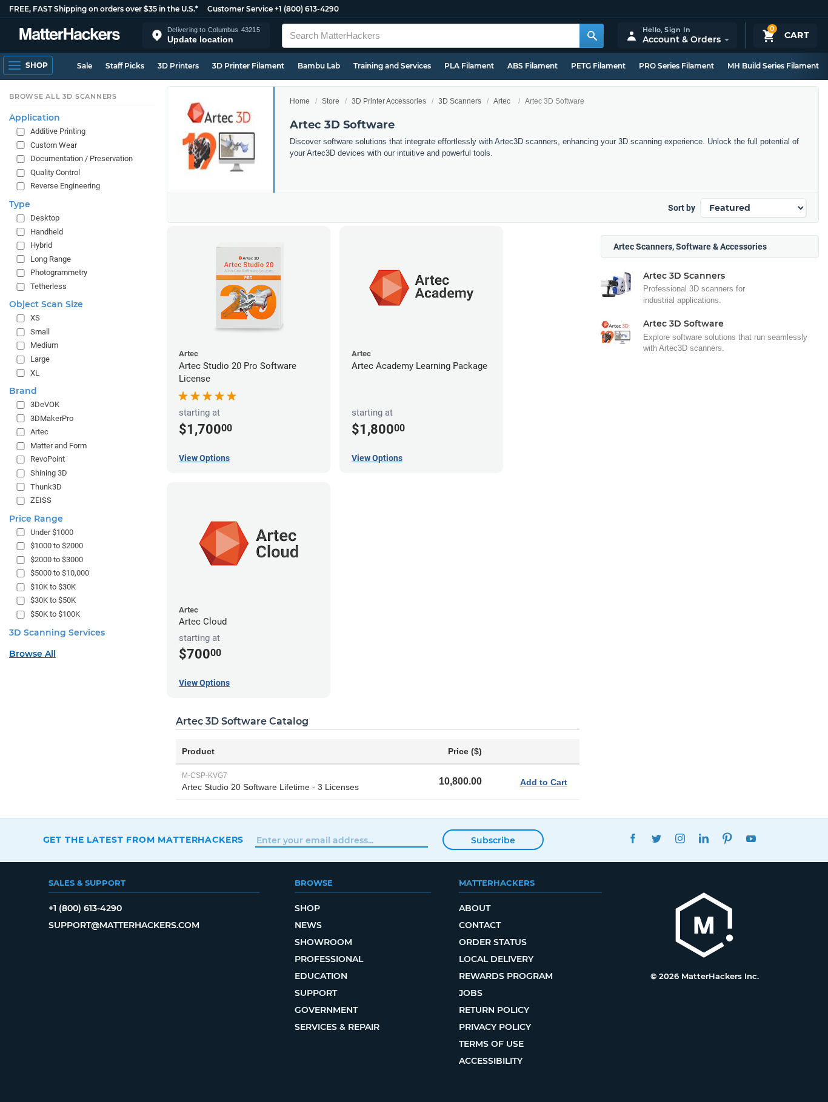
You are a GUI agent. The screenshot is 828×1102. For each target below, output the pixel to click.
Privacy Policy (495, 1026)
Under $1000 (51, 531)
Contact (480, 925)
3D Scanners (459, 101)
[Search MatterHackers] (591, 36)
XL (34, 372)
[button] (206, 35)
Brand (23, 390)
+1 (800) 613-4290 (307, 8)
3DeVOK (44, 404)
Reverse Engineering (65, 185)
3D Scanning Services (57, 631)
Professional (329, 959)
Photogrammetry (58, 272)
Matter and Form (58, 445)
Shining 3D (48, 472)
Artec (501, 101)
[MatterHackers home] (69, 35)
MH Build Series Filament (773, 65)
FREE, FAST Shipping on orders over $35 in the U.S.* (103, 8)
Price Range (36, 518)
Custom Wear (53, 144)
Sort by (681, 208)
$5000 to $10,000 (59, 572)
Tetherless (48, 285)
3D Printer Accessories (389, 101)
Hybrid (41, 245)
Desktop (44, 217)
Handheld (46, 231)
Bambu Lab (319, 65)
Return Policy (494, 1009)
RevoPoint (47, 458)
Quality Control (55, 171)
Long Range (50, 258)
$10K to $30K (53, 586)
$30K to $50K (53, 600)
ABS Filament (532, 65)
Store (330, 101)
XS (35, 317)
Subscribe (493, 840)
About (474, 908)
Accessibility (491, 1060)
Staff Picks (124, 65)
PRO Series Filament (676, 65)
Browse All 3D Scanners (63, 96)
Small (40, 331)
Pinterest (727, 838)
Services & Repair (337, 1026)
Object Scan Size (46, 304)
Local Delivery (496, 959)
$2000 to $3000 (56, 558)
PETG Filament (598, 65)
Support (316, 992)
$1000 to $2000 (56, 545)
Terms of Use (491, 1043)
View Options (204, 458)
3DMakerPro (51, 417)
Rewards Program (506, 976)
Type (19, 204)
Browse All (32, 653)
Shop (307, 908)
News (308, 925)
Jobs (470, 992)
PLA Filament (469, 65)
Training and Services (392, 65)
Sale (84, 65)
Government (326, 1009)
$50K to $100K (55, 614)
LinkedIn (704, 838)
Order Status (493, 942)
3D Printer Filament (248, 65)
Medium (44, 345)
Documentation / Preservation (81, 158)
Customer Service (240, 8)
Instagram (680, 838)
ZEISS (41, 500)
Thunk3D (46, 486)
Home (300, 101)
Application (34, 117)
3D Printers (178, 65)
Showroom (323, 942)
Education (321, 976)
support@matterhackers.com (123, 925)
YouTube (751, 838)
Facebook (633, 838)
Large (40, 358)
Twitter (656, 838)
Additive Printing (57, 131)
